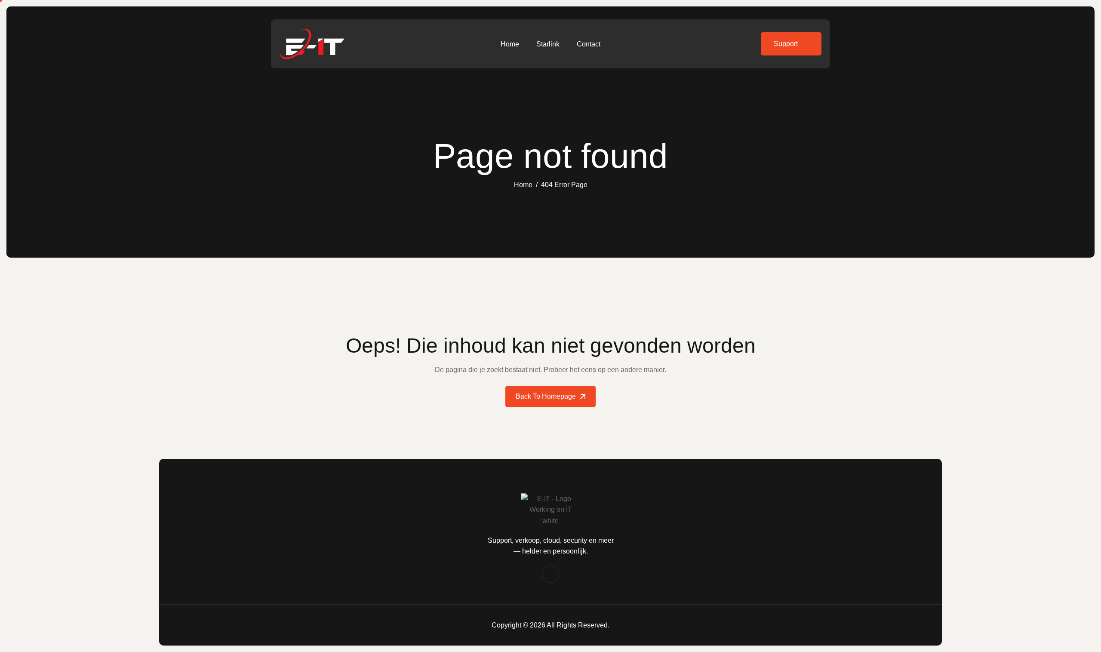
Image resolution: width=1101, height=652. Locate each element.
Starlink (548, 44)
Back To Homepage (546, 396)
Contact (588, 44)
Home (510, 44)
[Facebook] (550, 574)
